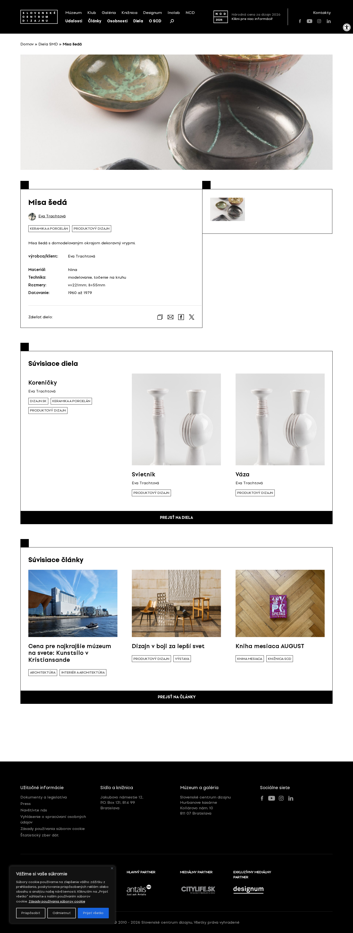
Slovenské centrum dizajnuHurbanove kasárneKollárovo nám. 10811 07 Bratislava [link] (205, 805)
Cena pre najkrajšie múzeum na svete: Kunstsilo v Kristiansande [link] (69, 653)
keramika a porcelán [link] (49, 229)
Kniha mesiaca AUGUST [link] (270, 646)
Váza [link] (243, 474)
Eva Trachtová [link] (52, 216)
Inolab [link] (174, 12)
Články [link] (94, 21)
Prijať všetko (93, 913)
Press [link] (25, 803)
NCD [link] (190, 12)
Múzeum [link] (73, 12)
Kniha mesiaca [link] (249, 659)
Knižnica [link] (129, 12)
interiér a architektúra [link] (83, 672)
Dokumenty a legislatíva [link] (43, 797)
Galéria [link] (109, 12)
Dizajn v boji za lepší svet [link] (168, 646)
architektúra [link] (42, 672)
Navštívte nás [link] (33, 810)
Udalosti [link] (73, 21)
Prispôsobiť (30, 913)
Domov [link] (27, 44)
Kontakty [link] (322, 12)
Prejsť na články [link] (176, 697)
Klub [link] (91, 12)
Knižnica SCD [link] (279, 659)
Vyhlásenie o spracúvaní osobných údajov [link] (53, 819)
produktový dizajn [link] (92, 229)
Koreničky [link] (42, 382)
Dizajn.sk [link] (38, 401)
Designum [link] (152, 12)
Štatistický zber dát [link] (39, 835)
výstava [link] (182, 659)
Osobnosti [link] (117, 21)
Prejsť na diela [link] (176, 517)
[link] (347, 27)
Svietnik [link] (143, 474)
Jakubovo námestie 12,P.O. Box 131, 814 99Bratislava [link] (121, 802)
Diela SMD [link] (48, 44)
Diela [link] (138, 21)
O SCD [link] (155, 21)
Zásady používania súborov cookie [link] (57, 901)
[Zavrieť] (112, 868)
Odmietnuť (62, 913)
